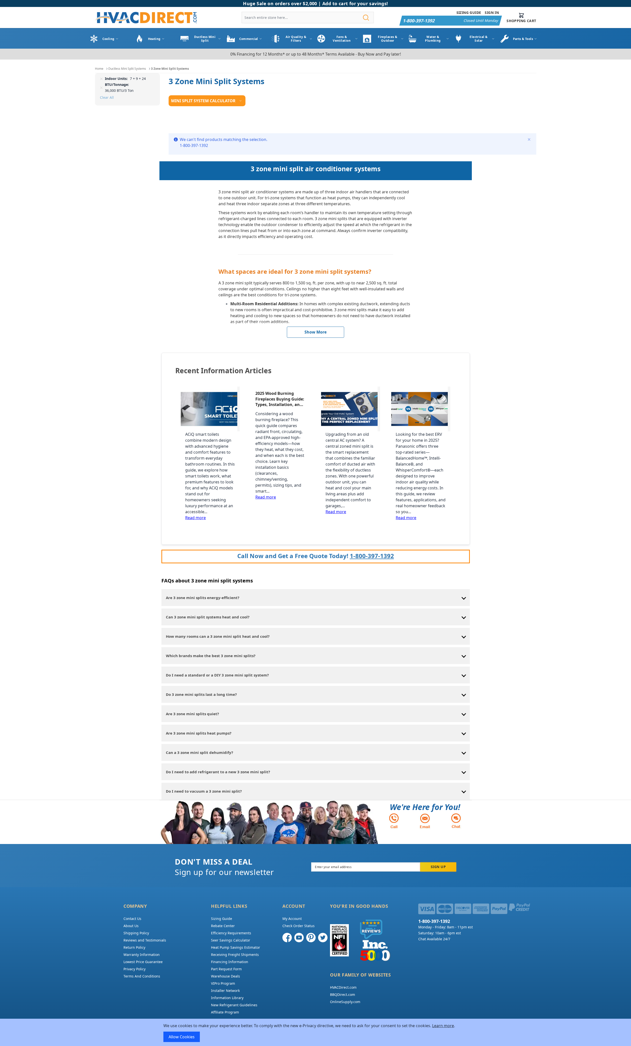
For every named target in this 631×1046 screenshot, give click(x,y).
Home (99, 69)
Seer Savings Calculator (230, 940)
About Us (131, 925)
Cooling (108, 39)
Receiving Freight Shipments (235, 954)
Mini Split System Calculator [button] (203, 100)
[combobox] (307, 17)
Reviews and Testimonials (144, 940)
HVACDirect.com (343, 987)
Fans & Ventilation (342, 39)
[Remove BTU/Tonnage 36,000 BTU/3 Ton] (101, 87)
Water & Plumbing (433, 39)
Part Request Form (226, 969)
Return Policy (134, 947)
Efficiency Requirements (231, 933)
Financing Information (229, 961)
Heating (154, 39)
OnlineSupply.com (345, 1001)
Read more (195, 517)
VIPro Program (223, 983)
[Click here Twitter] (323, 937)
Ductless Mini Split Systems (127, 69)
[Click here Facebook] (287, 937)
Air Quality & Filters (296, 39)
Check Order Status (298, 925)
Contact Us (132, 918)
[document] (315, 1032)
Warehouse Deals (225, 976)
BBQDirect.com (342, 994)
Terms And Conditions (141, 976)
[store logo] (146, 17)
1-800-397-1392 (372, 556)
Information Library (227, 997)
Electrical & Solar (478, 39)
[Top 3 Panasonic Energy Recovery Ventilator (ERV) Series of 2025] (420, 409)
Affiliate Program (225, 1012)
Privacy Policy (134, 969)
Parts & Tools (523, 39)
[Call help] (394, 820)
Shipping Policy (136, 933)
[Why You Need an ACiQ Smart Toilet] (210, 409)
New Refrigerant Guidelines (234, 1005)
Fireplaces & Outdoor (387, 39)
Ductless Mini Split (205, 39)
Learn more (443, 1025)
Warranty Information (141, 954)
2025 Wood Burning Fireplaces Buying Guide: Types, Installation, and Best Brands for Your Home (279, 399)
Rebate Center (223, 925)
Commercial (248, 39)
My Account (292, 918)
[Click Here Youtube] (299, 937)
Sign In (492, 12)
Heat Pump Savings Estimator (235, 947)
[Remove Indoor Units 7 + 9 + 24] (101, 78)
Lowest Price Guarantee (143, 961)
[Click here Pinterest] (311, 937)
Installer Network (225, 990)
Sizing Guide (468, 12)
